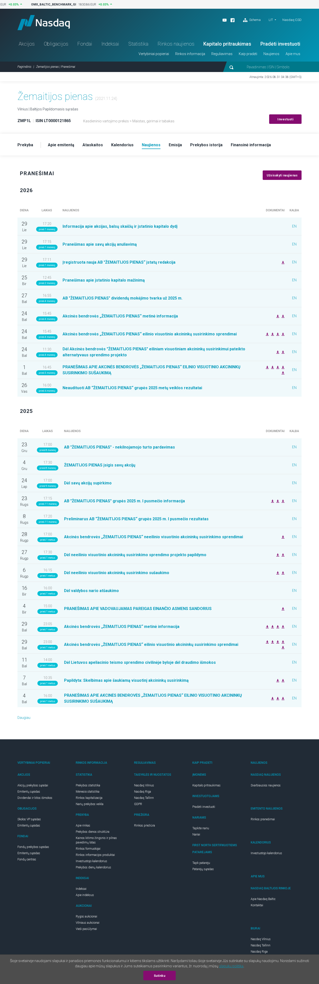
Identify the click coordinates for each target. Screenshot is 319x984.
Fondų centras (26, 859)
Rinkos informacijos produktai (95, 855)
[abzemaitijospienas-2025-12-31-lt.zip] (282, 316)
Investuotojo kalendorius (91, 861)
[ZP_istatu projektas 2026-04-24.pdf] (282, 367)
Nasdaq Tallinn (144, 798)
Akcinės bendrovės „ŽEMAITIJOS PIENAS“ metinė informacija (120, 316)
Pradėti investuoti (280, 44)
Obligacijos (56, 44)
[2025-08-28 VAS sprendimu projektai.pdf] (277, 573)
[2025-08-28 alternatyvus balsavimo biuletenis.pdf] (282, 555)
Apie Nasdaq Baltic (263, 899)
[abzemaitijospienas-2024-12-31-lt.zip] (272, 642)
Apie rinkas (83, 825)
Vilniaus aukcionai (87, 922)
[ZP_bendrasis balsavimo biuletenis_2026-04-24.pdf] (282, 373)
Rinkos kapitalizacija (89, 798)
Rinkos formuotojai (88, 848)
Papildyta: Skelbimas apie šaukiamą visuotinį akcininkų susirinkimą (126, 680)
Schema (254, 20)
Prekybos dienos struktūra (92, 831)
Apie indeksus (85, 895)
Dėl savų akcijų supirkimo (88, 483)
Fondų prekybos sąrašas (33, 847)
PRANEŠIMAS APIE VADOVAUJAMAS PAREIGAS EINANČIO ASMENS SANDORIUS (138, 608)
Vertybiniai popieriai (154, 54)
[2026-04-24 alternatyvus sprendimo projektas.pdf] (277, 352)
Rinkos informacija (190, 54)
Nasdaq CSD (292, 20)
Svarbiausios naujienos (266, 785)
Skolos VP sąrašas (29, 819)
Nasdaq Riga (142, 791)
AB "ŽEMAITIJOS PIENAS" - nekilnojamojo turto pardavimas (119, 447)
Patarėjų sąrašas (203, 869)
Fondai (84, 44)
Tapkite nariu (200, 828)
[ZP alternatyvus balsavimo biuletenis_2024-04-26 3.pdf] (282, 352)
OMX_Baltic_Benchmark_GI (50, 4)
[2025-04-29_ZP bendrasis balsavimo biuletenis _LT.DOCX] (277, 698)
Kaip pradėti (248, 54)
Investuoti (285, 119)
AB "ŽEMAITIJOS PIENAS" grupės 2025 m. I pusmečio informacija (124, 501)
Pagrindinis (24, 67)
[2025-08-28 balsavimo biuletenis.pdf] (282, 573)
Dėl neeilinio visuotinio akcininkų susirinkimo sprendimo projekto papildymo (135, 554)
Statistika (138, 44)
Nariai (196, 834)
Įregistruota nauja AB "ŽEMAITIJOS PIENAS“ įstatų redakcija (119, 262)
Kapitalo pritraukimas (227, 44)
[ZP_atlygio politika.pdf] (266, 626)
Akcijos (27, 44)
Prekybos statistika (88, 785)
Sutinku (159, 976)
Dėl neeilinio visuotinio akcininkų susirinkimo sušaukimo (116, 572)
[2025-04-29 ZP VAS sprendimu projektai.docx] (282, 698)
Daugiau (23, 718)
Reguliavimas (222, 54)
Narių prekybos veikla (89, 804)
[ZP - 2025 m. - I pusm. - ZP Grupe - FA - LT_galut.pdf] (277, 501)
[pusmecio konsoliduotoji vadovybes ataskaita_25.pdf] (282, 501)
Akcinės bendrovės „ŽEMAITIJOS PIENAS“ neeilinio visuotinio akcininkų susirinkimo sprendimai (153, 536)
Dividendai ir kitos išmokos (34, 798)
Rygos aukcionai (86, 916)
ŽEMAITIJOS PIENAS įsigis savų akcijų (99, 465)
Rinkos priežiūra (144, 825)
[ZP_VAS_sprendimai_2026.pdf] (282, 334)
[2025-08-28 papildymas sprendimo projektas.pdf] (277, 555)
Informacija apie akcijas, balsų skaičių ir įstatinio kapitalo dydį (120, 226)
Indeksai (110, 44)
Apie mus (293, 54)
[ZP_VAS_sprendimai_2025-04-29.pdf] (266, 642)
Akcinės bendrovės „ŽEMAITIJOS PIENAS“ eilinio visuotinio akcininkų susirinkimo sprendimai (150, 334)
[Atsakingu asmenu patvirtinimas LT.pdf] (272, 501)
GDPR (138, 804)
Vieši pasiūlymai (86, 929)
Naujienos (271, 54)
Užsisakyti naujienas (282, 175)
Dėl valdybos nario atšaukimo (91, 590)
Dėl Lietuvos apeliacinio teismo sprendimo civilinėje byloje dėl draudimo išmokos (140, 662)
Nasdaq (43, 22)
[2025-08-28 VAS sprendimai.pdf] (282, 537)
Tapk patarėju (201, 863)
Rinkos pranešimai (263, 819)
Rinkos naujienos (176, 44)
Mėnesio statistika (87, 791)
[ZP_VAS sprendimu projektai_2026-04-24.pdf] (272, 367)
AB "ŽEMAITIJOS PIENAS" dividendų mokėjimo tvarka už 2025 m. (122, 298)
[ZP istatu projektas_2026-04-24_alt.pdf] (266, 334)
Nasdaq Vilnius (144, 785)
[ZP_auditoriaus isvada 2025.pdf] (277, 316)
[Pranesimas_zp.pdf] (282, 608)
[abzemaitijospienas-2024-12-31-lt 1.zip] (272, 626)
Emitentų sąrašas (28, 791)
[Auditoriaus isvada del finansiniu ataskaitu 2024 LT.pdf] (282, 626)
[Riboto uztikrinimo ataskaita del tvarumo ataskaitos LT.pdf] (277, 626)
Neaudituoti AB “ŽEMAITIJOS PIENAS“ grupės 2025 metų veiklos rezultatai (132, 387)
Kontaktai (257, 905)
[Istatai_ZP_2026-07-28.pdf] (282, 262)
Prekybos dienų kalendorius (93, 867)
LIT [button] (271, 20)
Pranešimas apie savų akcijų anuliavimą (100, 244)
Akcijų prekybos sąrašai (32, 785)
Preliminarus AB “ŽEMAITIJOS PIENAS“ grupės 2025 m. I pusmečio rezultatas (136, 519)
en (294, 226)
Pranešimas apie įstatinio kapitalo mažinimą (104, 280)
